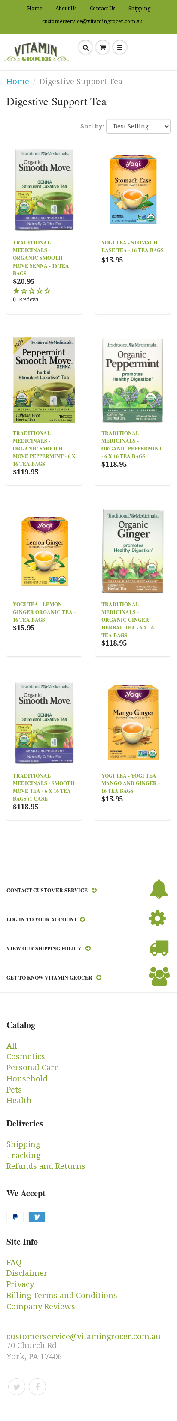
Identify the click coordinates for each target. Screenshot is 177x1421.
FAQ (13, 1262)
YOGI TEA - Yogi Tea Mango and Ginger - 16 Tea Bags (130, 783)
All (11, 1045)
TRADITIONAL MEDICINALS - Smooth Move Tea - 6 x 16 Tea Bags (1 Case (43, 787)
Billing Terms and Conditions (61, 1295)
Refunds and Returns (45, 1166)
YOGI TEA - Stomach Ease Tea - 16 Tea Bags (132, 246)
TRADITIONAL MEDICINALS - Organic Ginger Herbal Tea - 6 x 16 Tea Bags (127, 620)
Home (34, 9)
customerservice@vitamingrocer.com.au (92, 21)
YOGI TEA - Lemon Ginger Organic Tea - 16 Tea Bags (44, 612)
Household (27, 1078)
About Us (65, 9)
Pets (14, 1089)
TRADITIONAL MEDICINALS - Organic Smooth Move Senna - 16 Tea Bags (41, 258)
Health (19, 1100)
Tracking (23, 1155)
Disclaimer (27, 1273)
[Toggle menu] (119, 47)
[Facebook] (37, 1386)
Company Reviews (40, 1306)
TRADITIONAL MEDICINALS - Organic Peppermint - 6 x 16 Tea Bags (131, 444)
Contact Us (102, 9)
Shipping (139, 9)
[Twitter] (16, 1386)
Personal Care (32, 1067)
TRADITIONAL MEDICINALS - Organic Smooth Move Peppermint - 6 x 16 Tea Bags (44, 448)
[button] (44, 295)
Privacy (20, 1284)
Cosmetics (25, 1056)
